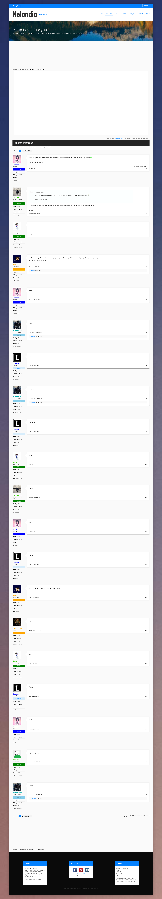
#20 (146, 795)
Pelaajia (131, 14)
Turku (30, 267)
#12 (146, 531)
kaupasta (121, 883)
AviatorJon (32, 213)
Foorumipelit (27, 147)
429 (19, 767)
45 (19, 272)
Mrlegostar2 (33, 336)
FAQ (116, 14)
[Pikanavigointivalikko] (17, 5)
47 (18, 177)
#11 (146, 497)
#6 (146, 332)
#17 (146, 696)
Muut (148, 14)
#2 (146, 213)
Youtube (127, 138)
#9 (146, 431)
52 (18, 278)
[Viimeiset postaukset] (20, 5)
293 (19, 338)
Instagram (134, 138)
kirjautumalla (72, 33)
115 (19, 245)
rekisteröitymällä (61, 33)
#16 (146, 663)
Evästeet (145, 138)
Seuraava (27, 151)
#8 (146, 398)
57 (19, 239)
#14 (146, 597)
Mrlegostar (32, 333)
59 (19, 635)
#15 (146, 630)
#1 (146, 168)
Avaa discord (110, 138)
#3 (146, 234)
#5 (146, 300)
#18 (146, 729)
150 (19, 212)
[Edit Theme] (13, 5)
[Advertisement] (81, 54)
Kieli (84, 874)
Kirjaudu (146, 6)
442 (19, 371)
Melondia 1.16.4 (119, 138)
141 (19, 206)
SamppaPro (32, 630)
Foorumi (109, 14)
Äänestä (141, 14)
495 (19, 773)
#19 (146, 762)
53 (19, 172)
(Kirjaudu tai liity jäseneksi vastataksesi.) (137, 816)
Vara (30, 234)
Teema (79, 874)
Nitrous (31, 762)
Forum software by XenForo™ (81, 889)
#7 (146, 365)
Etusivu (101, 14)
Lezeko (31, 365)
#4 (146, 267)
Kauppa (140, 138)
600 (19, 376)
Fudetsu (42, 147)
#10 (146, 464)
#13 (146, 564)
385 (19, 343)
